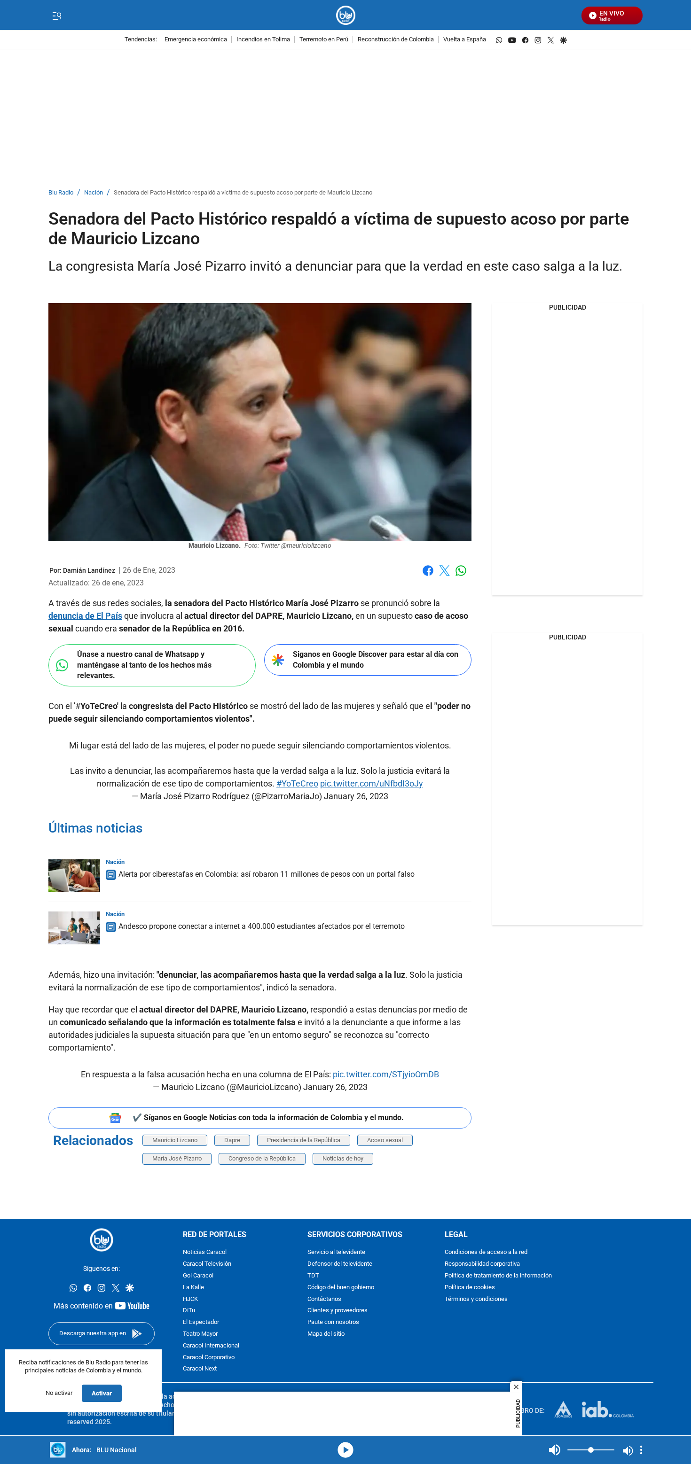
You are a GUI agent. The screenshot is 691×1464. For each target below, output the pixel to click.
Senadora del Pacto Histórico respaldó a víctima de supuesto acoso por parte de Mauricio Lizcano (243, 193)
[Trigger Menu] (56, 15)
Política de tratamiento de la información (498, 1276)
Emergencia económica (196, 39)
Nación (93, 193)
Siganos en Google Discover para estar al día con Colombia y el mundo (375, 660)
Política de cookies (470, 1288)
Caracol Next (200, 1369)
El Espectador (201, 1322)
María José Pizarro (177, 1158)
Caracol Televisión (207, 1264)
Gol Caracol (198, 1276)
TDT (313, 1276)
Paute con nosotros (333, 1322)
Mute (554, 1450)
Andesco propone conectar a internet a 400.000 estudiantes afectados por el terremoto (261, 926)
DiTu (189, 1311)
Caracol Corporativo (209, 1358)
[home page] (345, 15)
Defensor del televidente (339, 1264)
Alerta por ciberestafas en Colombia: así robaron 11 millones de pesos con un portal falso (266, 874)
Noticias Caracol (205, 1253)
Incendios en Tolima (263, 39)
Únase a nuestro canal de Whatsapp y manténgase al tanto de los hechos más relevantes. (144, 665)
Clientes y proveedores (337, 1311)
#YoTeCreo (297, 783)
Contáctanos (324, 1299)
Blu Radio (60, 193)
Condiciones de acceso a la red (486, 1253)
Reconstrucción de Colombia (396, 39)
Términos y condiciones (476, 1299)
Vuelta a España (464, 39)
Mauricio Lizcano (174, 1140)
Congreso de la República (262, 1158)
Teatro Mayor (200, 1334)
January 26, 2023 (356, 796)
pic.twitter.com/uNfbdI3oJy (371, 783)
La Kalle (193, 1288)
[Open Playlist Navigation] (641, 1450)
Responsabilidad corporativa (482, 1264)
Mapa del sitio (326, 1334)
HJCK (190, 1299)
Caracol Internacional (211, 1346)
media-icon (345, 1450)
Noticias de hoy (342, 1158)
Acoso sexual (385, 1140)
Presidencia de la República (303, 1140)
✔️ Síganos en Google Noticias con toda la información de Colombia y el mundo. (268, 1117)
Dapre (232, 1140)
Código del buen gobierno (340, 1288)
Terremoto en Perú (323, 39)
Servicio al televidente (336, 1253)
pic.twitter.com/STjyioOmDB (386, 1074)
